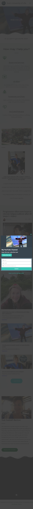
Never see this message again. (16, 273)
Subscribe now (7, 255)
